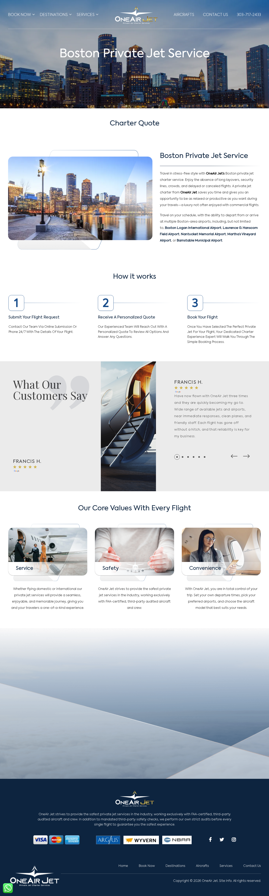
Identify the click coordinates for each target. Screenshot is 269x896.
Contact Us (215, 15)
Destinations (54, 15)
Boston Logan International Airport (193, 228)
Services (86, 15)
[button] (234, 456)
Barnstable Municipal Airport (199, 240)
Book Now (19, 15)
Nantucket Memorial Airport (203, 234)
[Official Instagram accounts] (234, 839)
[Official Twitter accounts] (222, 839)
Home (123, 866)
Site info (225, 881)
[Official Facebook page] (210, 839)
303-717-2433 (249, 15)
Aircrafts (184, 15)
